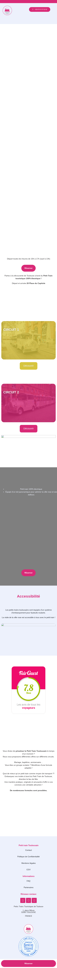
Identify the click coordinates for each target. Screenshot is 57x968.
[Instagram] (28, 900)
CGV (28, 869)
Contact (28, 850)
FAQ (28, 881)
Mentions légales (28, 863)
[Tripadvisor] (34, 900)
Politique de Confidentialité (28, 856)
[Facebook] (22, 900)
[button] (28, 20)
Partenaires (28, 887)
